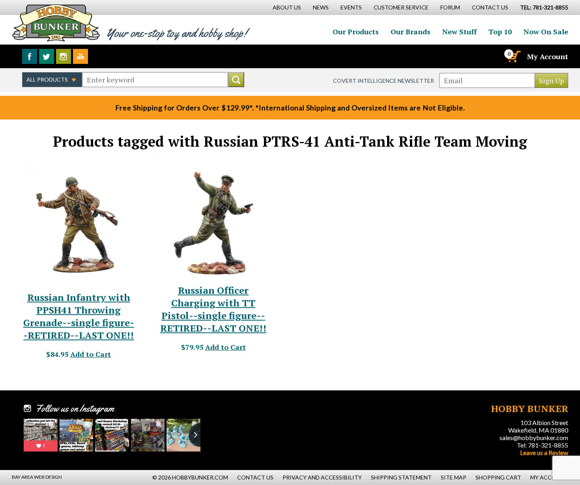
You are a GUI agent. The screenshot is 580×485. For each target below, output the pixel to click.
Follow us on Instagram (63, 56)
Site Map (453, 477)
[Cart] (513, 56)
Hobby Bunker (56, 22)
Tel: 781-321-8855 (542, 445)
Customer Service (401, 7)
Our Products (356, 31)
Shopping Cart (498, 477)
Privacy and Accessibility (322, 477)
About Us (287, 7)
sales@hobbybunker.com (534, 437)
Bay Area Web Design (37, 477)
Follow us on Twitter (46, 56)
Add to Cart (90, 354)
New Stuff (459, 31)
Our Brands (410, 31)
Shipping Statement (401, 477)
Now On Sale (546, 31)
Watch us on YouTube (80, 56)
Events (351, 7)
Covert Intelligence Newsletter (383, 80)
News (321, 7)
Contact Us (490, 7)
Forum (450, 7)
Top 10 (500, 31)
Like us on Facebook (29, 56)
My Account (547, 56)
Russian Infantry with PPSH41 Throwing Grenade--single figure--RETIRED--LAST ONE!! (78, 316)
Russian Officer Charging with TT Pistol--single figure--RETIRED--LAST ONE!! (213, 309)
